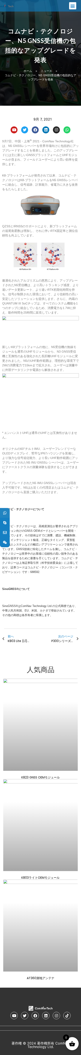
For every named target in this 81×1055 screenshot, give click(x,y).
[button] (72, 5)
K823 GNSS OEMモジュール (40, 777)
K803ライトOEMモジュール (40, 877)
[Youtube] (14, 130)
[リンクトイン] (45, 130)
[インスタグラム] (56, 130)
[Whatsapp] (67, 130)
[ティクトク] (67, 1015)
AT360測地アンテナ (40, 978)
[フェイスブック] (35, 130)
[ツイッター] (24, 130)
